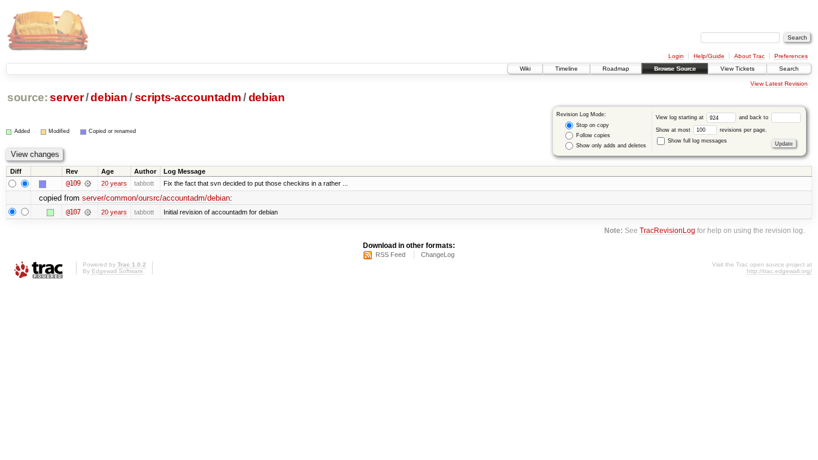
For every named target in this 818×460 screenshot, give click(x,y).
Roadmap (615, 68)
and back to (754, 117)
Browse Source (675, 68)
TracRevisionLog (667, 230)
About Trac (749, 56)
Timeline (566, 68)
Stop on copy (591, 125)
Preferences (791, 56)
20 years (114, 183)
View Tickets (737, 68)
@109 (73, 183)
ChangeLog (438, 254)
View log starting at (680, 117)
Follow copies (592, 135)
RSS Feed (390, 254)
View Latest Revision (779, 83)
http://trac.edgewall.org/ (779, 271)
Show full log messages (696, 141)
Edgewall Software (117, 271)
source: (27, 97)
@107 (73, 212)
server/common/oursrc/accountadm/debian (156, 197)
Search (789, 68)
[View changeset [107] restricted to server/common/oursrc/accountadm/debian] (87, 212)
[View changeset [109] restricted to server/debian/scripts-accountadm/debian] (87, 183)
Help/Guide (709, 56)
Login (676, 56)
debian (108, 97)
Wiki (525, 68)
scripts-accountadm (188, 97)
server (66, 97)
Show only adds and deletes (610, 146)
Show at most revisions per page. (711, 130)
